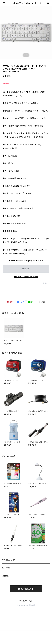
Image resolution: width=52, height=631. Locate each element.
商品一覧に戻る (26, 588)
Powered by (23, 605)
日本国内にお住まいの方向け (26, 276)
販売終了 (6, 576)
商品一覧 (6, 567)
